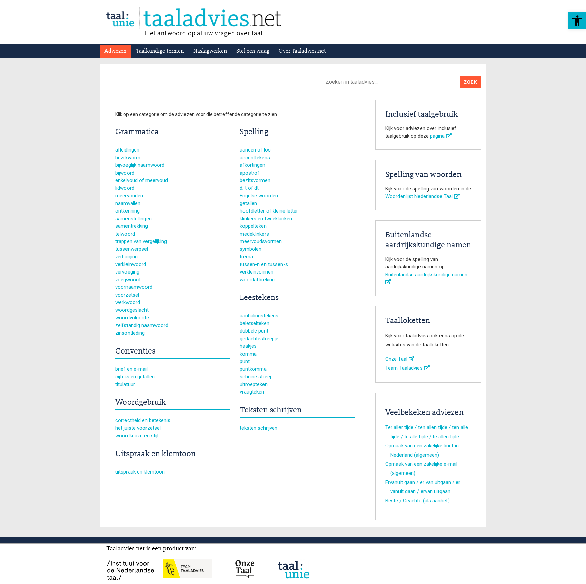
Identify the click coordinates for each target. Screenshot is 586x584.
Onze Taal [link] (397, 359)
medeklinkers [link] (254, 234)
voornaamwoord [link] (133, 287)
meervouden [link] (129, 196)
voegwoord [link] (127, 280)
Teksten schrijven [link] (271, 410)
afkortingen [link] (252, 165)
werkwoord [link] (127, 302)
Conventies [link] (135, 351)
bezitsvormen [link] (255, 180)
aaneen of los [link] (255, 150)
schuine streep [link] (256, 377)
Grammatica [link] (137, 132)
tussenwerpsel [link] (131, 249)
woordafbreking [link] (257, 280)
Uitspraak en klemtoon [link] (155, 454)
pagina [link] (438, 136)
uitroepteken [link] (254, 384)
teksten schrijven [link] (258, 428)
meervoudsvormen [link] (261, 241)
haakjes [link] (248, 346)
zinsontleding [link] (130, 333)
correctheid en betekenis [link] (142, 420)
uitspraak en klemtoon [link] (140, 472)
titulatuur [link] (125, 384)
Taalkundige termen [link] (160, 51)
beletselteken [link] (254, 323)
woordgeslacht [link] (132, 310)
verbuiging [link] (126, 257)
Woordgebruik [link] (140, 403)
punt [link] (245, 361)
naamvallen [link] (127, 203)
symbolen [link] (250, 249)
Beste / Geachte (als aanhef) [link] (417, 501)
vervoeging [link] (127, 272)
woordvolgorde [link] (132, 318)
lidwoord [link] (124, 188)
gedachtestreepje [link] (259, 339)
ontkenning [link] (127, 211)
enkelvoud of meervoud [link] (141, 180)
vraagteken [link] (252, 392)
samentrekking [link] (131, 226)
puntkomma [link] (253, 369)
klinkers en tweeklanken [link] (266, 219)
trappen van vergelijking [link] (141, 241)
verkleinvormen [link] (256, 272)
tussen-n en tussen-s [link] (264, 264)
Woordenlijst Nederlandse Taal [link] (419, 196)
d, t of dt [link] (249, 188)
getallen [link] (248, 203)
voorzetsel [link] (127, 295)
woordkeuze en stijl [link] (136, 435)
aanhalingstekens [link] (259, 316)
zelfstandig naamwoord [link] (141, 325)
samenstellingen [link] (133, 219)
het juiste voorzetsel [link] (138, 428)
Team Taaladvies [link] (404, 368)
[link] (577, 20)
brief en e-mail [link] (131, 369)
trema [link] (246, 257)
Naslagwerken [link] (210, 51)
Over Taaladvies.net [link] (302, 51)
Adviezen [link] (115, 51)
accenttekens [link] (255, 158)
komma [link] (248, 354)
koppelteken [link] (253, 226)
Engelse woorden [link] (259, 196)
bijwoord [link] (124, 173)
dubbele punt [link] (254, 331)
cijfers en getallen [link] (135, 377)
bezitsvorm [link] (127, 158)
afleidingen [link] (127, 150)
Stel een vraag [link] (252, 51)
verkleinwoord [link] (130, 264)
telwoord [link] (125, 234)
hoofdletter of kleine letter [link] (269, 211)
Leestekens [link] (259, 298)
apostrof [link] (249, 173)
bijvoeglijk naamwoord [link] (139, 165)
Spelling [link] (254, 132)
